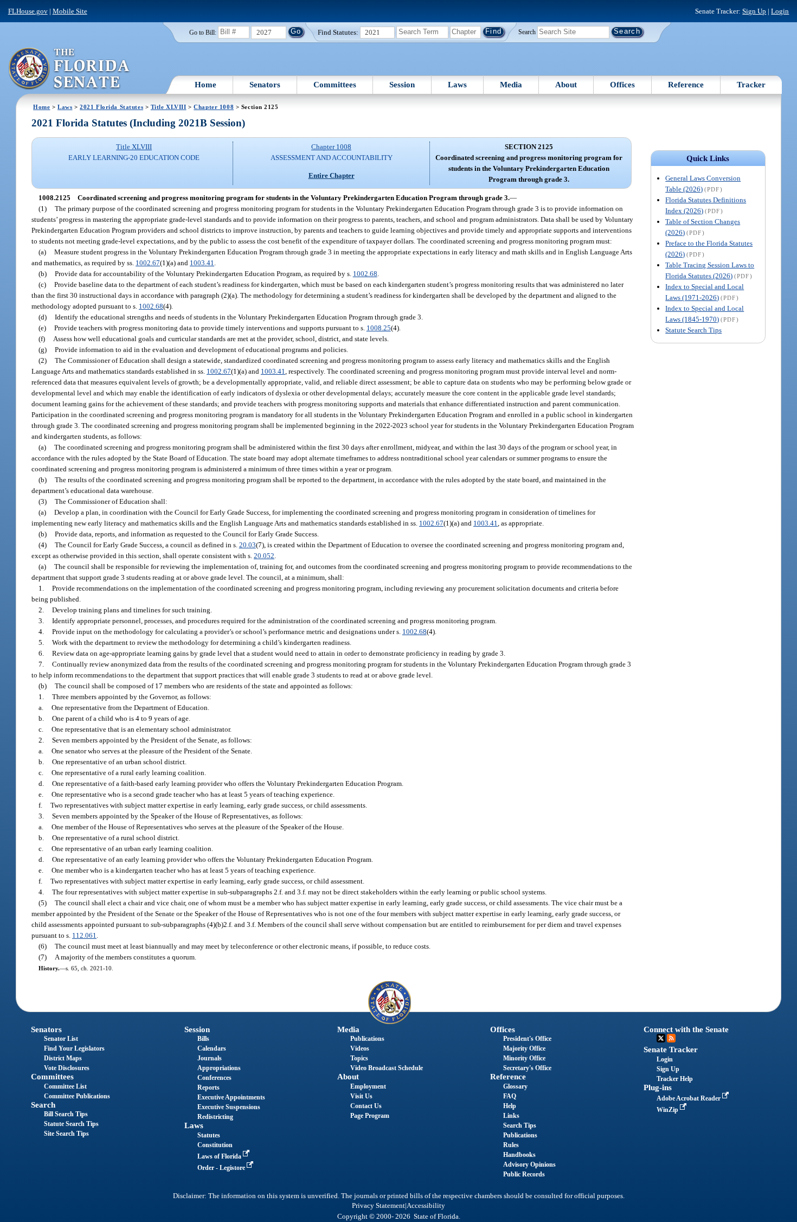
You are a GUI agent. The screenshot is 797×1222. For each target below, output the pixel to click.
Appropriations (219, 1068)
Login (780, 11)
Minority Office (524, 1058)
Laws (457, 84)
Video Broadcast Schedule (386, 1068)
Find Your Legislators (74, 1048)
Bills (203, 1038)
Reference (686, 84)
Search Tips (519, 1125)
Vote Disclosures (66, 1068)
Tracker (751, 84)
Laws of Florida (220, 1156)
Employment (368, 1086)
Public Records (524, 1174)
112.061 (84, 935)
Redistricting (215, 1117)
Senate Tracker (671, 1049)
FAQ (509, 1096)
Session (402, 84)
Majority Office (524, 1048)
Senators (264, 84)
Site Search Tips (66, 1133)
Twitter (661, 1038)
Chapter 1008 (214, 107)
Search (527, 31)
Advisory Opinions (529, 1164)
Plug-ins (658, 1087)
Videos (359, 1048)
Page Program (369, 1115)
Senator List (61, 1038)
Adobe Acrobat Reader (689, 1098)
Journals (209, 1058)
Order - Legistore (222, 1168)
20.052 (264, 556)
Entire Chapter (331, 175)
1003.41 (202, 263)
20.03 (247, 545)
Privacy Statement (378, 1206)
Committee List (65, 1086)
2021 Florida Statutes (111, 107)
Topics (359, 1058)
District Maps (63, 1058)
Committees (334, 84)
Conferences (214, 1078)
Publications (367, 1038)
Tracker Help (675, 1079)
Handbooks (519, 1155)
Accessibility (426, 1206)
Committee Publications (77, 1096)
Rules (511, 1145)
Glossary (515, 1086)
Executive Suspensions (228, 1107)
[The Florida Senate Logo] (70, 69)
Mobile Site (70, 11)
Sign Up (754, 11)
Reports (208, 1087)
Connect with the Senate (686, 1029)
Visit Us (361, 1096)
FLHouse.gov (28, 11)
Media (511, 84)
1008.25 (379, 328)
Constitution (215, 1145)
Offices (622, 84)
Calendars (211, 1048)
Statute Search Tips (693, 330)
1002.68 (365, 274)
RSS (671, 1038)
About (566, 84)
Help (509, 1106)
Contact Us (366, 1106)
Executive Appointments (231, 1097)
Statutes (208, 1135)
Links (511, 1115)
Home (205, 84)
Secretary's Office (527, 1068)
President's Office (527, 1038)
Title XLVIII (169, 107)
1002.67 (148, 263)
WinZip (668, 1110)
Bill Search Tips (66, 1114)
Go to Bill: (202, 32)
